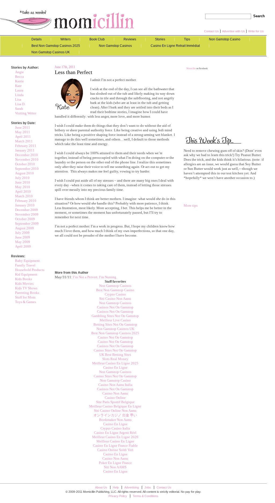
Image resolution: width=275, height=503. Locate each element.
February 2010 (25, 201)
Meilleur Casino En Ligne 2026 (115, 437)
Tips (187, 39)
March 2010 (24, 196)
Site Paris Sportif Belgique (115, 402)
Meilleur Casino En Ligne (115, 441)
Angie (19, 72)
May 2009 (22, 242)
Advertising (131, 487)
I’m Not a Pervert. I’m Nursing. (95, 277)
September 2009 (27, 223)
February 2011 (25, 146)
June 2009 (22, 237)
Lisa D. (20, 104)
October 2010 (25, 164)
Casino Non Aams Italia (115, 385)
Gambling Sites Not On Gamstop (115, 316)
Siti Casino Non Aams (115, 299)
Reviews (130, 39)
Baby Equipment (27, 261)
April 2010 (23, 191)
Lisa (18, 99)
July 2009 (22, 233)
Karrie (19, 81)
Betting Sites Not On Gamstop (115, 324)
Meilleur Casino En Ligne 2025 (115, 363)
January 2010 (25, 205)
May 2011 (22, 132)
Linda (19, 95)
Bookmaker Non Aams (115, 420)
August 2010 (24, 173)
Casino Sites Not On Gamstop (115, 350)
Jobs (147, 487)
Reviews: (18, 256)
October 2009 (25, 219)
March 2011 (24, 141)
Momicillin (67, 20)
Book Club (97, 39)
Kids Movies (24, 284)
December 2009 (26, 210)
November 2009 (26, 214)
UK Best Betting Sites (115, 355)
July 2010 (22, 178)
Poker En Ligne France (115, 463)
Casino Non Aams (115, 393)
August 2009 (24, 228)
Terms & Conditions (145, 496)
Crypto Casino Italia (115, 428)
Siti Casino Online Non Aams (115, 411)
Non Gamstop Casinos (115, 46)
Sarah (19, 109)
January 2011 (25, 150)
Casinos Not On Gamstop (115, 307)
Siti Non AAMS (115, 467)
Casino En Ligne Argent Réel (115, 433)
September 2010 (27, 169)
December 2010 (26, 155)
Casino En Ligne (115, 367)
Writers (65, 39)
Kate (18, 86)
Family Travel (25, 265)
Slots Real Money (115, 359)
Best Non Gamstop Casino (115, 290)
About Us (101, 487)
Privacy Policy (117, 496)
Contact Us (211, 31)
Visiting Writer (25, 113)
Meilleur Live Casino (115, 320)
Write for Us (256, 31)
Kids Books (23, 279)
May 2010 (22, 187)
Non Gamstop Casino (224, 39)
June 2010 (22, 182)
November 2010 (26, 159)
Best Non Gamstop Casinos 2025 (55, 46)
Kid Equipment (26, 274)
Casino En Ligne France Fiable (115, 446)
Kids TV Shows (26, 288)
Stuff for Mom (25, 297)
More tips (191, 205)
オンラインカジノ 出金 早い (115, 415)
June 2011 (22, 127)
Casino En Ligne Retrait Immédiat (175, 46)
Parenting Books (27, 293)
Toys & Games (25, 302)
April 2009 (23, 246)
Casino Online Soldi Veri (115, 450)
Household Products (29, 270)
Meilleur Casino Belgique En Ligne (115, 406)
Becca (19, 77)
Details (36, 39)
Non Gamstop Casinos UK (50, 52)
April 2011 (23, 137)
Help (116, 487)
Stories (160, 39)
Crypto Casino (115, 294)
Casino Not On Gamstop (115, 337)
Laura (19, 90)
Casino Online (115, 398)
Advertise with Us (233, 31)
